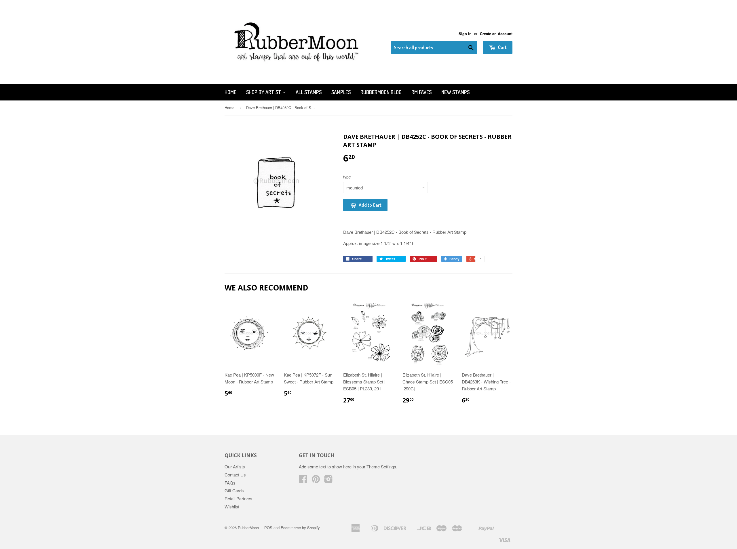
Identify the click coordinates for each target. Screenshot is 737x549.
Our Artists (235, 466)
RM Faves (421, 92)
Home (230, 92)
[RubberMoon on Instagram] (328, 481)
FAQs (230, 483)
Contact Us (235, 475)
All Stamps (309, 92)
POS (268, 527)
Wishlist (232, 507)
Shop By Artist (264, 92)
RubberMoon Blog (381, 92)
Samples (341, 92)
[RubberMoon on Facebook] (303, 481)
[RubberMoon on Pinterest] (315, 481)
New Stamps (455, 92)
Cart (502, 47)
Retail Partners (238, 498)
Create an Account (496, 33)
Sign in (465, 33)
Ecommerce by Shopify (300, 527)
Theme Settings (381, 466)
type (347, 177)
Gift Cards (234, 490)
